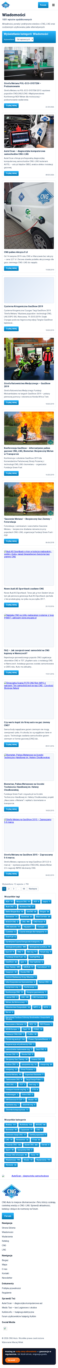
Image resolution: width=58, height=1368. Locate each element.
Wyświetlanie (9, 39)
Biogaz (5, 1260)
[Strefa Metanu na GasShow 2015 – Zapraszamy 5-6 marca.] (29, 835)
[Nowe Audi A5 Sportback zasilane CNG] (29, 568)
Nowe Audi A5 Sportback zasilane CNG (24, 588)
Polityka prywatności (11, 1288)
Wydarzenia (7, 1236)
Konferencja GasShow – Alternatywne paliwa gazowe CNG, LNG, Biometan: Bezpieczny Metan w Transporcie (28, 451)
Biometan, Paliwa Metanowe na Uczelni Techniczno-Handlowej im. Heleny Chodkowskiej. (24, 787)
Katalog (5, 1241)
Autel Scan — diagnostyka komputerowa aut (22, 1303)
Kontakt (5, 1273)
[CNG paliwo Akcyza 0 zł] (29, 215)
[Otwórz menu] (53, 5)
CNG (4, 1245)
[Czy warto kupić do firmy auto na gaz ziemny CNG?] (29, 700)
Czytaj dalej (11, 105)
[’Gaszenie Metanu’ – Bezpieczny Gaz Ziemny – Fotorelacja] (29, 499)
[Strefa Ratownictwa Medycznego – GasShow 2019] (29, 359)
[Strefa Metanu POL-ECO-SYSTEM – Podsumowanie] (29, 63)
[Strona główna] (5, 5)
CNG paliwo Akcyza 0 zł (16, 252)
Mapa (4, 1264)
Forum (43, 5)
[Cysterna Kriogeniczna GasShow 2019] (29, 290)
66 (24, 889)
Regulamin (6, 1292)
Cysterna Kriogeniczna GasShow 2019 (23, 306)
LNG (4, 1249)
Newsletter (7, 1278)
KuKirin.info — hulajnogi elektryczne (18, 1312)
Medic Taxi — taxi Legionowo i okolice (19, 1307)
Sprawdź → (12, 1360)
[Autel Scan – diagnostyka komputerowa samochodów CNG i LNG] (29, 131)
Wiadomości (7, 1232)
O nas (4, 1269)
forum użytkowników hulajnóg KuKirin (19, 1316)
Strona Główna (8, 1228)
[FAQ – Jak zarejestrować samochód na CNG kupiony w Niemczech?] (29, 630)
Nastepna (33, 889)
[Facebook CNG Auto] (5, 1328)
